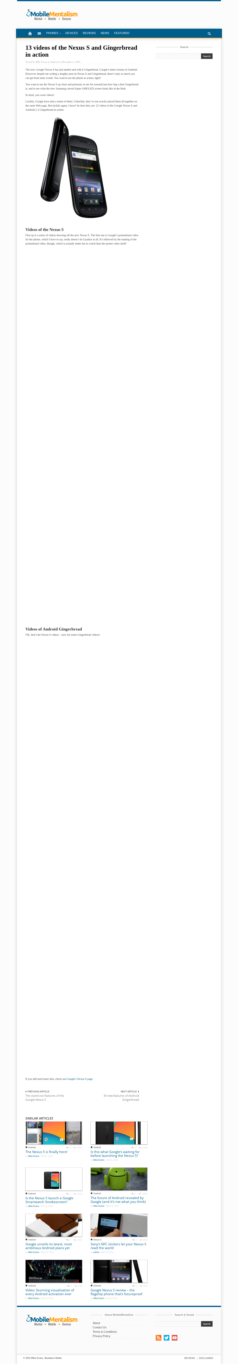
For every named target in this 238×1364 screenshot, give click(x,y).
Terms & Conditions (105, 1331)
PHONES (51, 35)
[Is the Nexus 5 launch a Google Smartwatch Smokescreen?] (54, 1178)
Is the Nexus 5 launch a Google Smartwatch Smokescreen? (49, 1200)
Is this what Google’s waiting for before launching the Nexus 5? (115, 1154)
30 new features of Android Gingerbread (121, 1098)
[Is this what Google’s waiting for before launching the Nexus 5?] (119, 1132)
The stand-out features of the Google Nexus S (44, 1098)
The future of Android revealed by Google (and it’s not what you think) (118, 1200)
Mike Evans (33, 1156)
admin (96, 1252)
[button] (209, 33)
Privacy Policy (101, 1336)
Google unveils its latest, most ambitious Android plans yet (48, 1246)
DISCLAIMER (206, 1358)
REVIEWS (89, 33)
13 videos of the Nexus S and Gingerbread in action (81, 51)
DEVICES (71, 33)
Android (32, 1147)
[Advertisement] (184, 92)
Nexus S (97, 1240)
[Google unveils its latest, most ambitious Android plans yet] (54, 1224)
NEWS (105, 33)
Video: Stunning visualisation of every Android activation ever (49, 1292)
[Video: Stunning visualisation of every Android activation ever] (54, 1271)
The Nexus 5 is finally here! (46, 1152)
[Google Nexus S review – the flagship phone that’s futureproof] (119, 1271)
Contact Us (99, 1327)
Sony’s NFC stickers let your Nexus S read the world (118, 1246)
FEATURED (121, 33)
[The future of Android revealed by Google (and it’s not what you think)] (119, 1178)
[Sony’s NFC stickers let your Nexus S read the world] (119, 1224)
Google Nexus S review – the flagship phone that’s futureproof (116, 1292)
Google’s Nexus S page (80, 1078)
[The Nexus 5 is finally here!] (54, 1132)
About (96, 1323)
